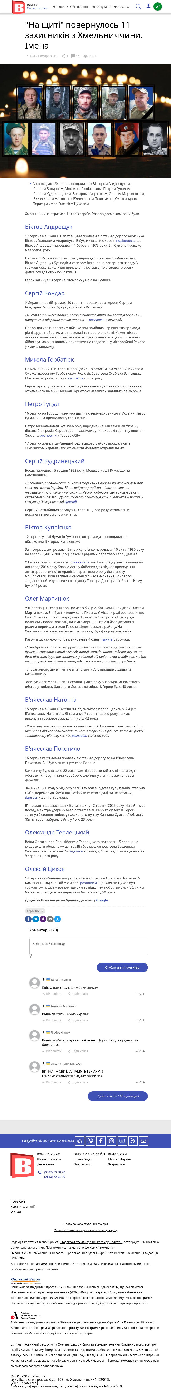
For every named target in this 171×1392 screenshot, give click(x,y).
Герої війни (35, 911)
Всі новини (60, 7)
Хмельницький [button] (37, 8)
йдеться (31, 797)
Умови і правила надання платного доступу (85, 1230)
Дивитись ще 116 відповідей (119, 1096)
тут (113, 1247)
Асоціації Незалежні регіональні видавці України (74, 1253)
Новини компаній (23, 1207)
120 (75, 56)
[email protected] (24, 1383)
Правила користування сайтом (85, 1224)
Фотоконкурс (123, 7)
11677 (89, 56)
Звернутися (82, 1164)
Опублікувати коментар (122, 967)
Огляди (15, 1212)
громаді (71, 501)
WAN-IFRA (18, 1258)
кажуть (107, 639)
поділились (125, 240)
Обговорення (79, 7)
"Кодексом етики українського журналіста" (91, 1242)
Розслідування (102, 7)
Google (102, 900)
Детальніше (45, 1164)
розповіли (96, 320)
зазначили (80, 562)
